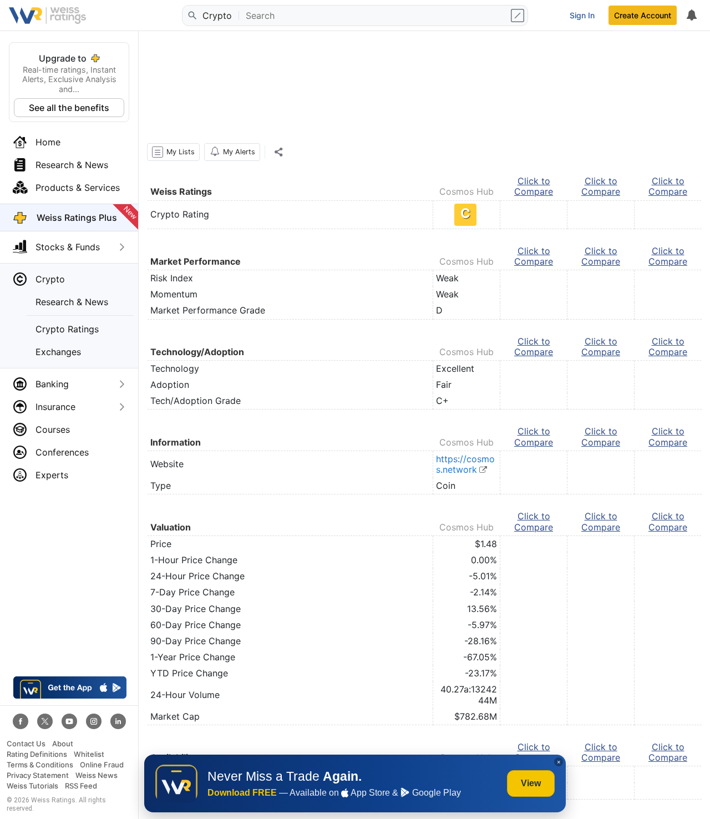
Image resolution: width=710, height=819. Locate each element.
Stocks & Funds (68, 246)
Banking (52, 384)
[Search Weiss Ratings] (191, 16)
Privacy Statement (38, 775)
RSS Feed (81, 786)
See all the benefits (69, 107)
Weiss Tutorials (32, 786)
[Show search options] (519, 16)
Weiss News (96, 775)
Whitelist (89, 754)
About (62, 743)
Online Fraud (102, 765)
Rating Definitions (37, 754)
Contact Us (26, 743)
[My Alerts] (691, 16)
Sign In (582, 15)
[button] (173, 152)
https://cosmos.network (465, 464)
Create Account (642, 15)
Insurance (55, 406)
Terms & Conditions (40, 765)
